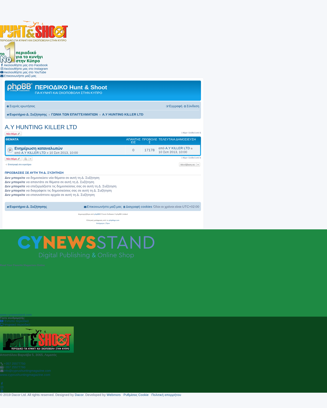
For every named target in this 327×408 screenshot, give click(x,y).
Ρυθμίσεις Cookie (136, 395)
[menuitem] (20, 106)
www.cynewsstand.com (16, 314)
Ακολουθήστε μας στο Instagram (26, 68)
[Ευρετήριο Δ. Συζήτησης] (20, 87)
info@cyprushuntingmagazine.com (27, 370)
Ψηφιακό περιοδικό (16, 324)
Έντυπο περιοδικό (16, 321)
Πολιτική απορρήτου (166, 395)
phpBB (97, 214)
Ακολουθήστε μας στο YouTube (25, 72)
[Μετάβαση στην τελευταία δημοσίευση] (192, 148)
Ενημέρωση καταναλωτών (38, 148)
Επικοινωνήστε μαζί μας (20, 76)
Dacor (79, 395)
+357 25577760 (14, 367)
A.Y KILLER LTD (33, 152)
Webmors (114, 395)
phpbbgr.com (114, 220)
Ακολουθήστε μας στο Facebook (26, 65)
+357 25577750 (14, 363)
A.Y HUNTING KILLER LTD (41, 127)
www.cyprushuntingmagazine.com (25, 375)
